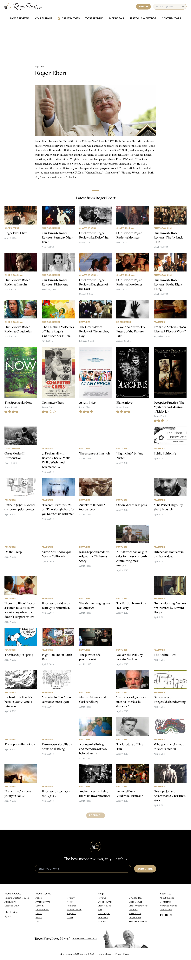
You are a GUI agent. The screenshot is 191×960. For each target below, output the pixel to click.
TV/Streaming (94, 18)
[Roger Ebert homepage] (23, 6)
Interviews (116, 18)
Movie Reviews (20, 18)
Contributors (171, 18)
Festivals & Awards (143, 18)
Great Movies (71, 18)
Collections (43, 18)
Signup (143, 6)
